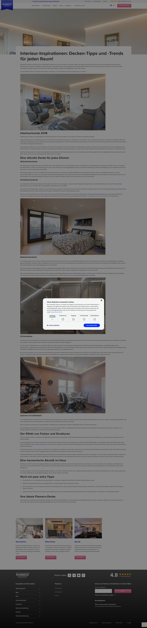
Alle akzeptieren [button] (92, 325)
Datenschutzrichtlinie (56, 312)
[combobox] (101, 300)
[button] (53, 325)
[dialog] (73, 314)
